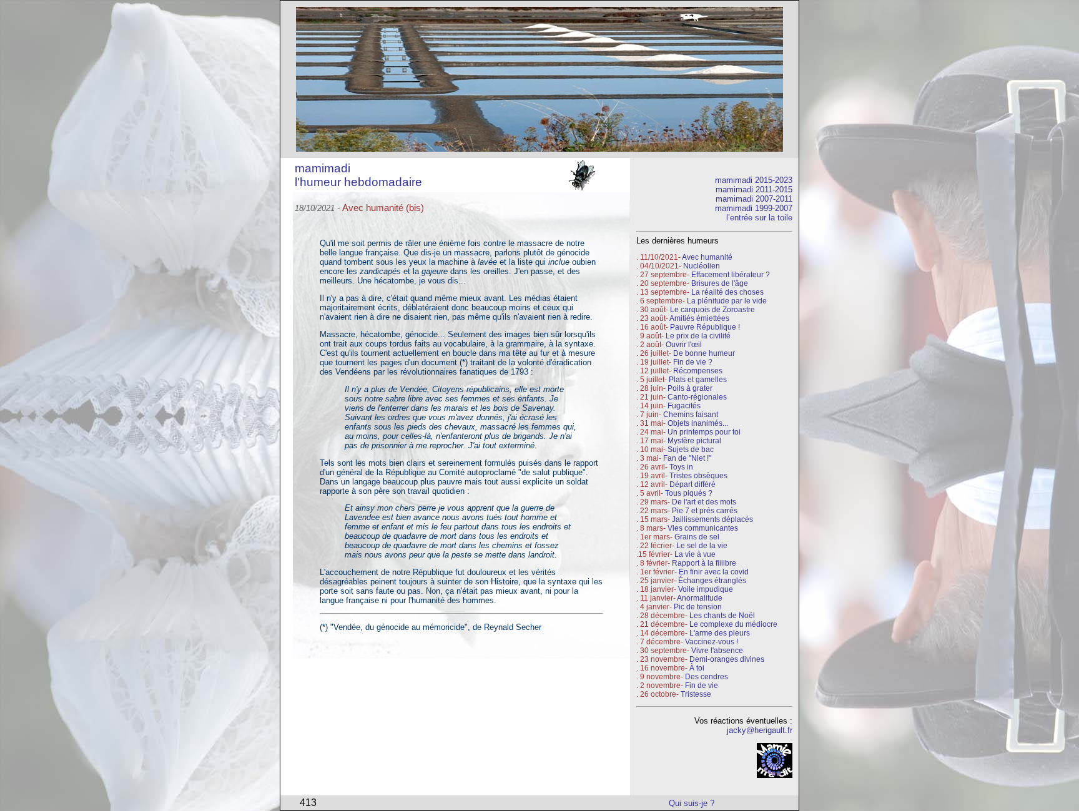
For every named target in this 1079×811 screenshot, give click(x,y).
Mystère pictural (694, 440)
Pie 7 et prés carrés (704, 510)
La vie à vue (695, 554)
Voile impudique (705, 589)
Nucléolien (701, 266)
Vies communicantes (703, 528)
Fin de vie (701, 685)
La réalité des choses (727, 292)
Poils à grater (690, 388)
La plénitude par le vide (727, 301)
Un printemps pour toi (704, 432)
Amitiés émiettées (699, 318)
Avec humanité (707, 257)
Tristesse (696, 694)
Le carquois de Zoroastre (712, 309)
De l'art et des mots (704, 502)
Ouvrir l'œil (684, 344)
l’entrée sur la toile (759, 217)
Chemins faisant (690, 414)
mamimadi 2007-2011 (754, 199)
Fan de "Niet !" (687, 458)
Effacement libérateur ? (730, 274)
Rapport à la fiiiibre (704, 563)
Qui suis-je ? (691, 803)
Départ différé (692, 484)
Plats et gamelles (698, 379)
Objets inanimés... (698, 423)
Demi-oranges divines (726, 659)
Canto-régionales (697, 397)
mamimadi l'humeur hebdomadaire (358, 175)
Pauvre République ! (705, 327)
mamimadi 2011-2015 (754, 189)
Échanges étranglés (712, 580)
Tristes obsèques (697, 475)
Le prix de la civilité (698, 336)
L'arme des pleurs (719, 633)
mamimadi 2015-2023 (753, 180)
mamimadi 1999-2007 (753, 208)
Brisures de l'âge (719, 283)
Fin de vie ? (692, 362)
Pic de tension (698, 606)
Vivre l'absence (717, 650)
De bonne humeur (704, 353)
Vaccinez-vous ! (711, 641)
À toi (696, 668)
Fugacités (684, 405)
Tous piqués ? (688, 493)
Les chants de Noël (722, 615)
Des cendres (706, 676)
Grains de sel (696, 537)
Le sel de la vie (701, 545)
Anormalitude (699, 598)
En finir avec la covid (714, 572)
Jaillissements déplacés (712, 519)
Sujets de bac (691, 449)
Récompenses (697, 370)
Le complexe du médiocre (733, 624)
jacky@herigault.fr (759, 730)
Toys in (681, 467)
